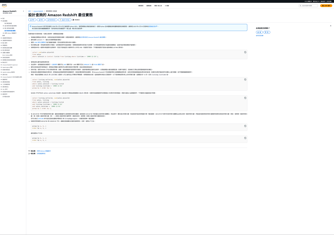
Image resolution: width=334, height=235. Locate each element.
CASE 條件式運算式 (40, 42)
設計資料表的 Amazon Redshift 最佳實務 (92, 37)
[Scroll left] (137, 5)
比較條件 (54, 64)
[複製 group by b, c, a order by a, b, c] (245, 138)
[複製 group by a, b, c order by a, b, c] (245, 126)
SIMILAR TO (87, 64)
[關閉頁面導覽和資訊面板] (330, 25)
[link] (51, 11)
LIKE (65, 64)
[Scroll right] (170, 5)
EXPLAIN (40, 118)
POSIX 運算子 (98, 64)
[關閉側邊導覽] (23, 11)
